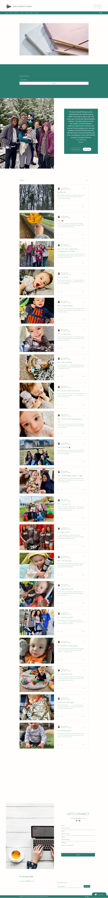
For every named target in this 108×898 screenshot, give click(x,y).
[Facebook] (99, 13)
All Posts (21, 180)
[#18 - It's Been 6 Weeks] (37, 311)
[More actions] (85, 188)
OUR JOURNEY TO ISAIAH (22, 6)
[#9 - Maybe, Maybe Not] (37, 594)
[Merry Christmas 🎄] (37, 452)
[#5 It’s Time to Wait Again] (37, 707)
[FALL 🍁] (37, 226)
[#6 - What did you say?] (37, 679)
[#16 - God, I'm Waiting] (37, 367)
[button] (87, 149)
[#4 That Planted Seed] (37, 736)
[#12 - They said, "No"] (37, 509)
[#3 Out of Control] (37, 764)
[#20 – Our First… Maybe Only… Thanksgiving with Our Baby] (37, 254)
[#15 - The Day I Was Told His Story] (37, 396)
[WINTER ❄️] (37, 197)
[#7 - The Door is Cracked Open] (37, 651)
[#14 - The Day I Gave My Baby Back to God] (37, 424)
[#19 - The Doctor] (37, 282)
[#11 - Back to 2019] (37, 537)
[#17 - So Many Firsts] (37, 339)
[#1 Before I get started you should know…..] (37, 821)
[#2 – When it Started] (37, 792)
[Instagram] (101, 13)
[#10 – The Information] (37, 566)
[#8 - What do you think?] (37, 622)
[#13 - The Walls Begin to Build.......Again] (37, 481)
